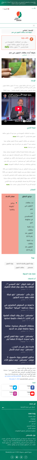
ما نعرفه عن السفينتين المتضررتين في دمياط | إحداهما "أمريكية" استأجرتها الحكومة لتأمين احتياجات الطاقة (18, 3)
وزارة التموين (9, 263)
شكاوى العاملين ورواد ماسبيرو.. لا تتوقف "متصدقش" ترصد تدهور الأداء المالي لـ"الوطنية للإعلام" (19, 360)
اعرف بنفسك (31, 416)
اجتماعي (25, 30)
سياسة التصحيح (31, 426)
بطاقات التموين (20, 267)
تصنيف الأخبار (31, 428)
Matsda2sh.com (10, 452)
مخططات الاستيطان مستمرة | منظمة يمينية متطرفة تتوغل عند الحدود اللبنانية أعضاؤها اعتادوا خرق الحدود (19, 328)
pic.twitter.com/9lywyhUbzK (13, 376)
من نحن (33, 424)
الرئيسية (30, 30)
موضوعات (32, 419)
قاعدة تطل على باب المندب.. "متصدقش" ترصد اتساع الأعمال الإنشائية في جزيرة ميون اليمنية (21, 349)
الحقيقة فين (32, 421)
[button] (10, 9)
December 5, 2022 (14, 379)
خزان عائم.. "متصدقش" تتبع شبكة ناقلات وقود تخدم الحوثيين (20, 296)
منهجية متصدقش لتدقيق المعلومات (25, 431)
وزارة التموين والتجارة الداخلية (25, 263)
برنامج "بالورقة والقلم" (11, 206)
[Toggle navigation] (33, 25)
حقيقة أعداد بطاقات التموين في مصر (22, 32)
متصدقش (30, 267)
